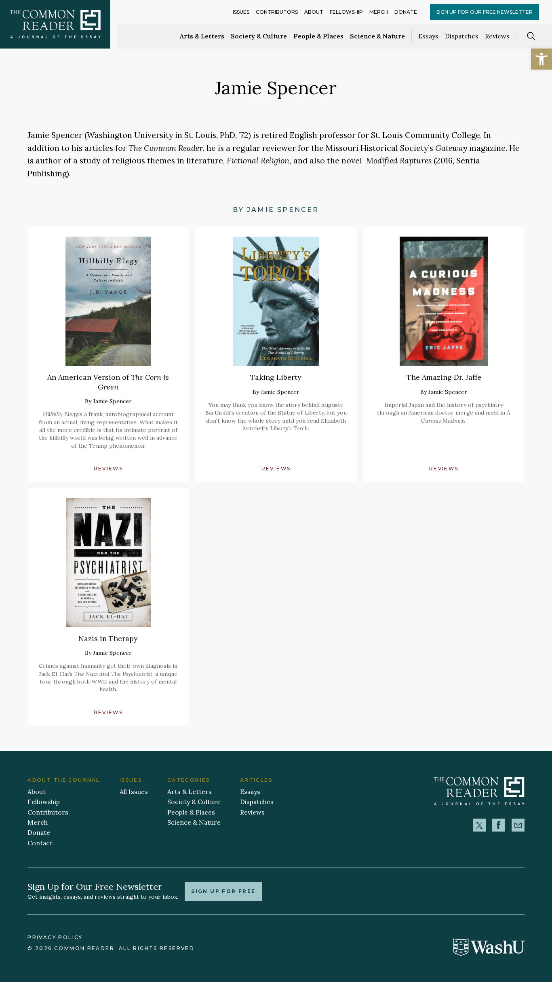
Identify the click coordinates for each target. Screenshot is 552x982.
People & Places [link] (318, 36)
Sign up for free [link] (223, 891)
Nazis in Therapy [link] (108, 638)
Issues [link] (241, 12)
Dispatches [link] (461, 36)
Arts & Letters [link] (202, 36)
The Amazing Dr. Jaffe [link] (444, 377)
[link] (541, 59)
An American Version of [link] (108, 381)
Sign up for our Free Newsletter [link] (484, 12)
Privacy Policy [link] (54, 937)
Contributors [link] (277, 12)
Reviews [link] (497, 36)
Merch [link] (378, 12)
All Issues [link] (134, 791)
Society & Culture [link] (259, 36)
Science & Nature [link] (377, 36)
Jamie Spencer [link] (112, 401)
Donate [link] (405, 12)
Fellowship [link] (346, 12)
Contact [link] (40, 843)
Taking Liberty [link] (275, 377)
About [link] (313, 12)
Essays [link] (428, 36)
